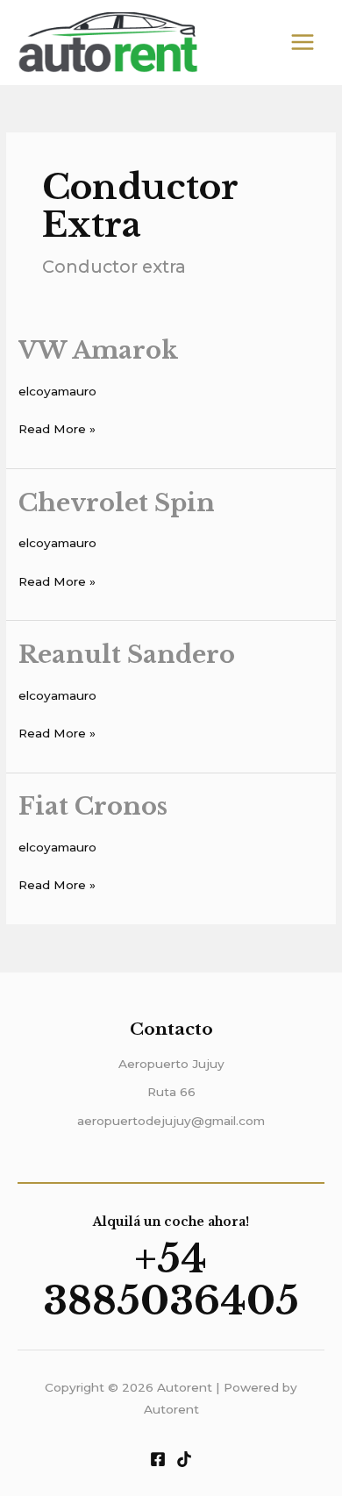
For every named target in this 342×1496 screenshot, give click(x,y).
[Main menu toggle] (302, 42)
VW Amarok (98, 350)
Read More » (57, 427)
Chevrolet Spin (116, 502)
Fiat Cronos (92, 806)
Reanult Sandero (126, 654)
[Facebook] (158, 1459)
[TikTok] (184, 1459)
